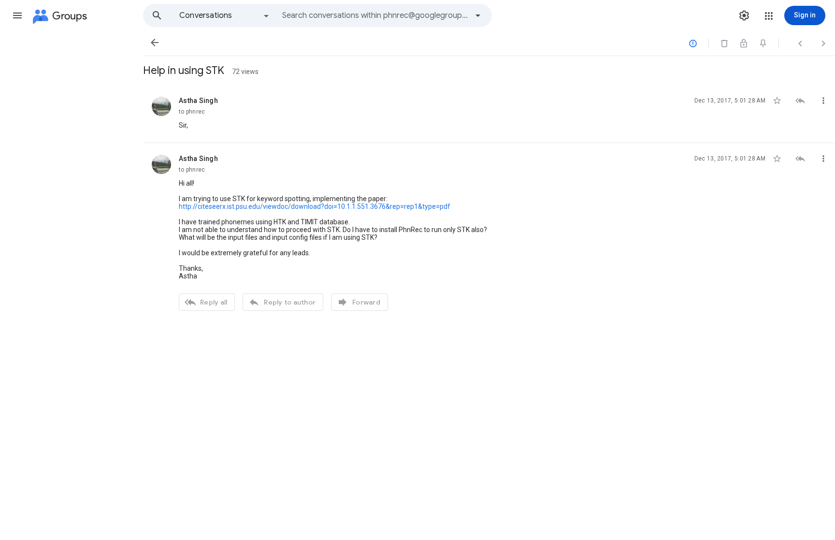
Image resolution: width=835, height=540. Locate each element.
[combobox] (375, 15)
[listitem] (489, 114)
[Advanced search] (477, 15)
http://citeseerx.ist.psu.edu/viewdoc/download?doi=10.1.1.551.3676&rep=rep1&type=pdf (314, 206)
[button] (17, 15)
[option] (225, 15)
